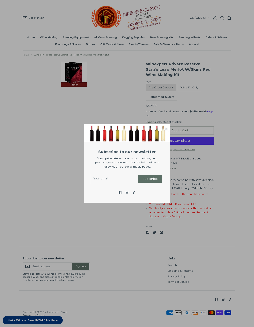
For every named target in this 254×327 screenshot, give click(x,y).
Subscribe (150, 178)
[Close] (166, 128)
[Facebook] (120, 192)
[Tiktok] (133, 192)
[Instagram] (127, 192)
